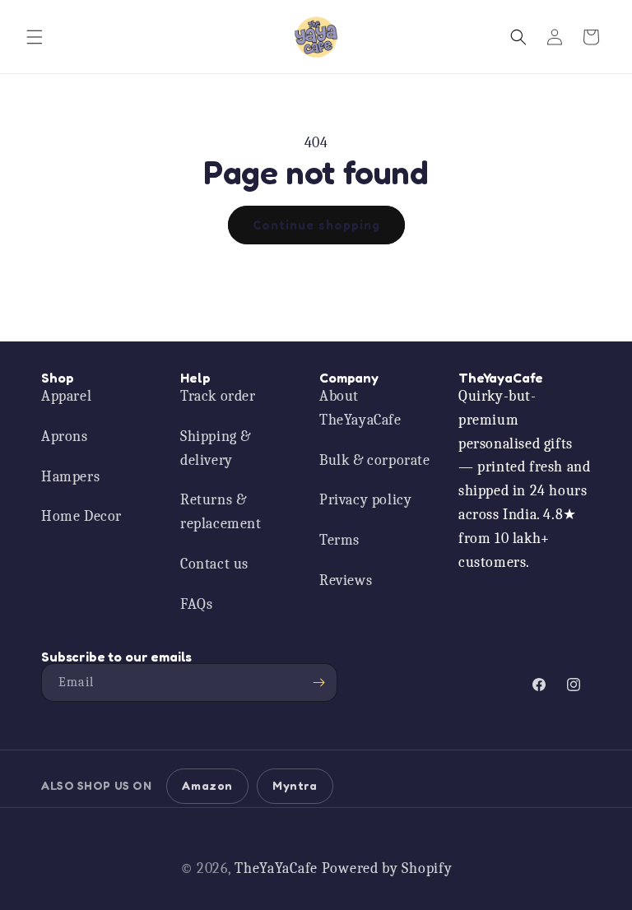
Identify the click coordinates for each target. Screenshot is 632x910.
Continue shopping (316, 225)
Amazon (207, 785)
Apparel (66, 396)
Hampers (70, 476)
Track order (218, 396)
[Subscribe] (318, 682)
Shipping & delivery (215, 448)
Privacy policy (365, 499)
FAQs (196, 604)
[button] (34, 37)
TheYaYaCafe (276, 868)
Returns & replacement (221, 511)
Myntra (295, 785)
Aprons (64, 436)
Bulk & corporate (374, 460)
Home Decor (81, 516)
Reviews (345, 580)
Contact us (214, 564)
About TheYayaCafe (360, 408)
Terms (339, 540)
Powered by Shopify (387, 868)
